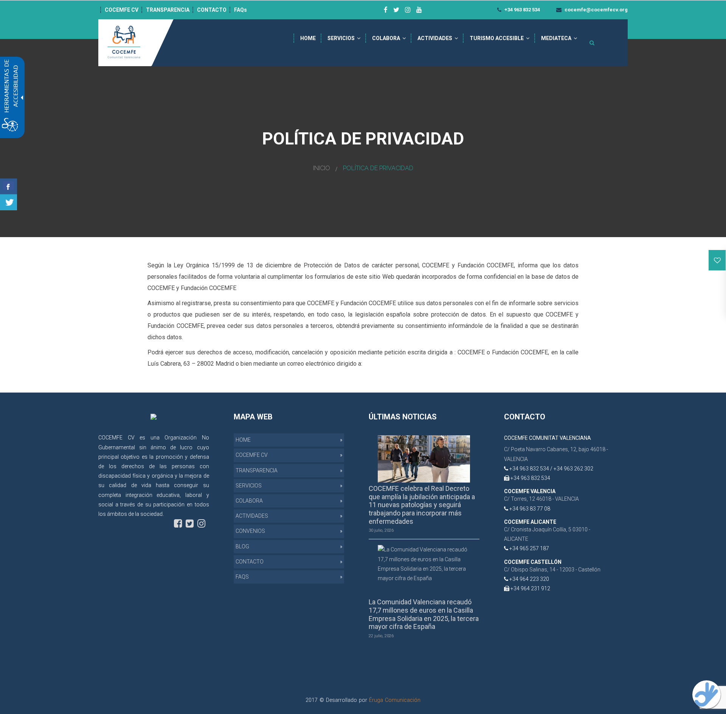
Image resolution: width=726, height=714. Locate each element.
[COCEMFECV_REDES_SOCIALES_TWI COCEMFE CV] (396, 9)
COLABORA (386, 38)
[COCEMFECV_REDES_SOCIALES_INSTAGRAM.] (201, 523)
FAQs (240, 10)
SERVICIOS (341, 38)
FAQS (242, 577)
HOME (308, 38)
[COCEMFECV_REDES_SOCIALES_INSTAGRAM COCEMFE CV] (408, 9)
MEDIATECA (556, 38)
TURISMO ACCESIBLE (497, 38)
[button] (717, 260)
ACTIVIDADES (434, 38)
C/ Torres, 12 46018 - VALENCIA (541, 499)
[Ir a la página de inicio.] (125, 42)
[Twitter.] (8, 202)
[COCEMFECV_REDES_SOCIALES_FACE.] (178, 523)
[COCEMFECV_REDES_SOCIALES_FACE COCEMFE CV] (386, 9)
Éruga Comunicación (394, 700)
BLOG (242, 546)
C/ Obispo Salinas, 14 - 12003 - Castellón (552, 570)
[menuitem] (308, 38)
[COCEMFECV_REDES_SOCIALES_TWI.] (190, 523)
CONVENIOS (250, 531)
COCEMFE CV (121, 10)
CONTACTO (211, 10)
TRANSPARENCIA (167, 10)
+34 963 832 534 (521, 9)
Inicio (321, 168)
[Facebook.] (8, 186)
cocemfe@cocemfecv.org (595, 9)
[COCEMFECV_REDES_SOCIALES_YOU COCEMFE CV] (419, 9)
